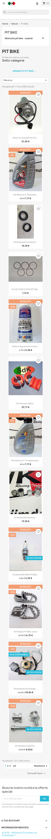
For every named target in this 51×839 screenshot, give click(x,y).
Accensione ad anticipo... (25, 688)
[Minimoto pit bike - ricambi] (24, 67)
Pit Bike (11, 32)
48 (14, 766)
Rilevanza (25, 80)
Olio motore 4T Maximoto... (25, 194)
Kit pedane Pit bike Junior (25, 631)
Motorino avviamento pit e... (25, 137)
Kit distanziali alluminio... (25, 517)
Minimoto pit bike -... (25, 71)
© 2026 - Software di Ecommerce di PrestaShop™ (19, 834)
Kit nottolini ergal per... (25, 746)
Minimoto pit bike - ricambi (19, 38)
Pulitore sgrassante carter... (25, 346)
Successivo (41, 766)
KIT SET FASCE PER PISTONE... (25, 289)
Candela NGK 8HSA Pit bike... (25, 574)
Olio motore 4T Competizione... (25, 460)
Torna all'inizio (36, 773)
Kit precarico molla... (25, 403)
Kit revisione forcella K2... (25, 242)
